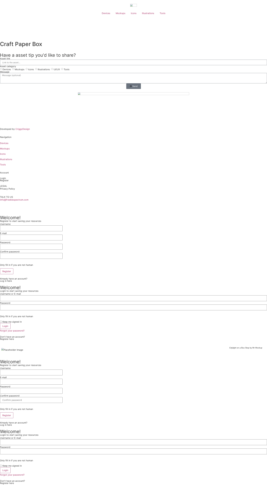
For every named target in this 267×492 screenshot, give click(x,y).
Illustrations (148, 13)
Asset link (5, 58)
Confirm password (9, 251)
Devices (106, 13)
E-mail (3, 233)
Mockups (120, 13)
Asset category (8, 66)
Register (4, 180)
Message (4, 72)
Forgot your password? (12, 330)
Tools (162, 13)
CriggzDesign (22, 129)
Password (5, 242)
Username (5, 224)
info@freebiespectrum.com (14, 199)
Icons (133, 13)
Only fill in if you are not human (16, 265)
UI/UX (57, 69)
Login (3, 178)
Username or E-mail (10, 294)
